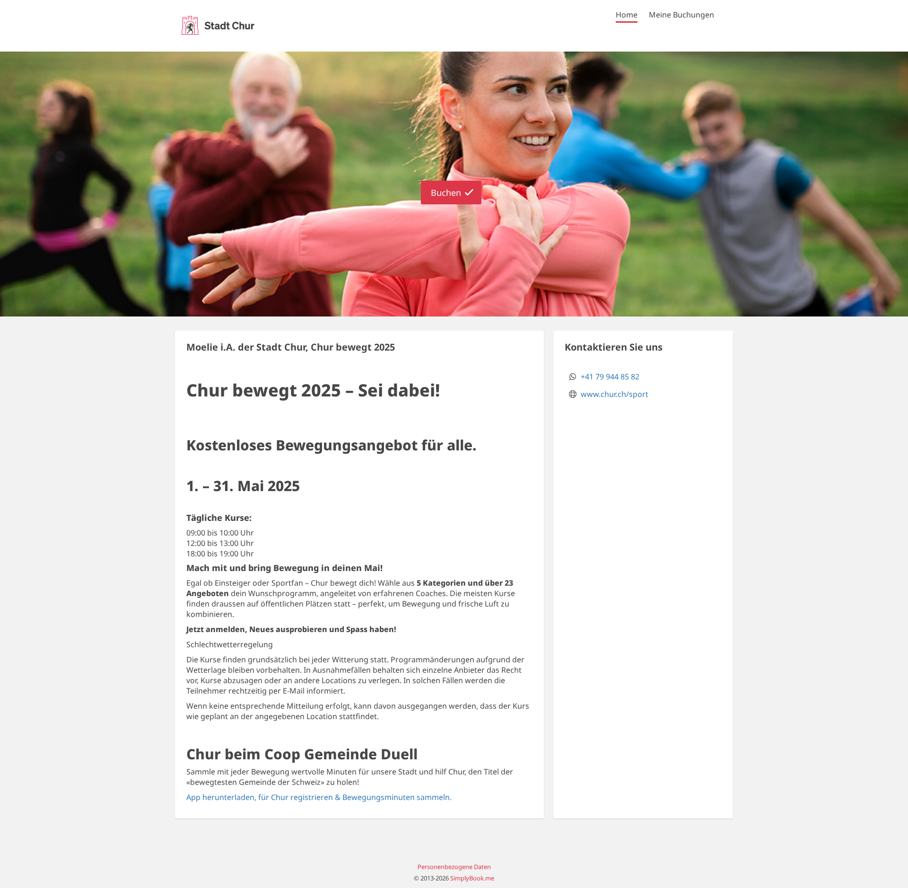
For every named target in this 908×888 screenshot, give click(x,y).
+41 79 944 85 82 (610, 376)
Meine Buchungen (681, 14)
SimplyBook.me (472, 878)
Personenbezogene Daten (454, 866)
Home (626, 14)
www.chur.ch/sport (614, 394)
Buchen (446, 192)
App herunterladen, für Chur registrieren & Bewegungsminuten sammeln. (319, 797)
